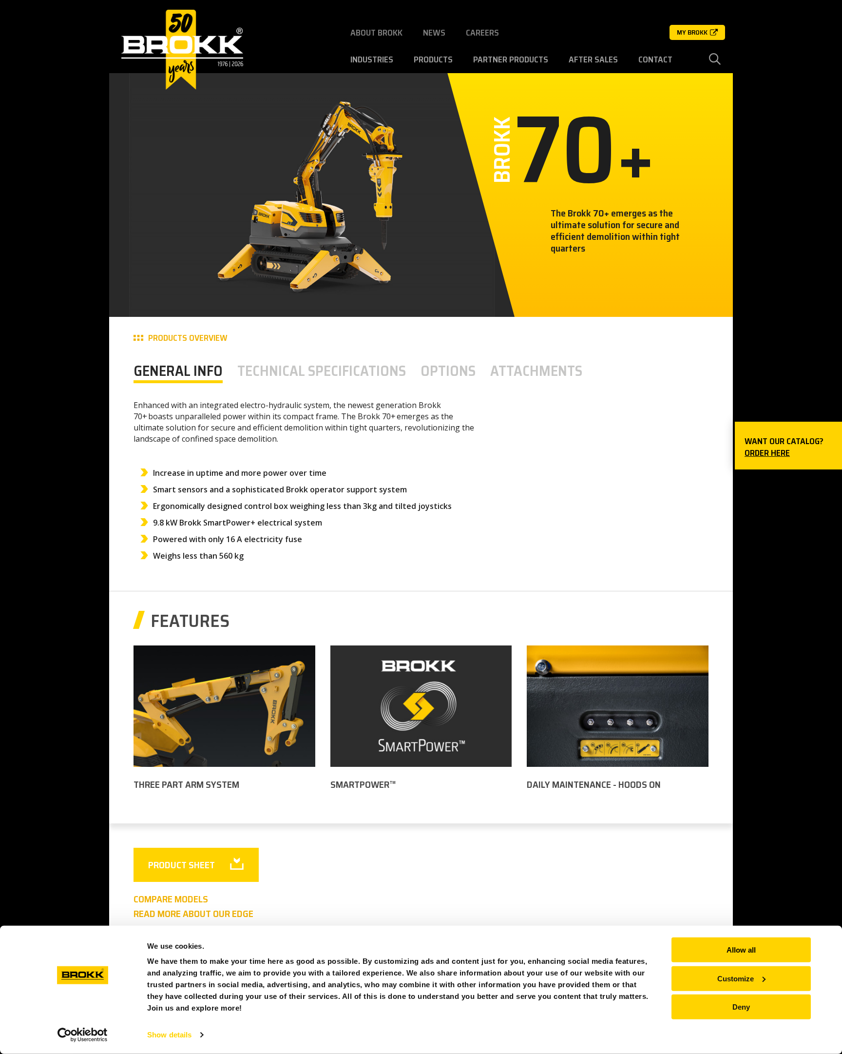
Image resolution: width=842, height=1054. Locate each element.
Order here (767, 453)
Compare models (171, 899)
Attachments (536, 370)
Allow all (741, 950)
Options (448, 370)
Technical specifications (321, 370)
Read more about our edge (193, 913)
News (434, 32)
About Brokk (376, 32)
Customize (735, 978)
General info (178, 370)
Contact (655, 59)
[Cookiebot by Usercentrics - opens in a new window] (82, 1035)
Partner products (510, 59)
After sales (593, 59)
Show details (169, 1035)
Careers (482, 32)
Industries (371, 59)
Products (433, 59)
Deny (741, 1007)
